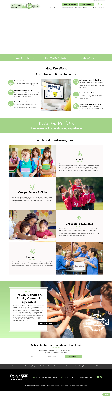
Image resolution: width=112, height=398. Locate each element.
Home (50, 7)
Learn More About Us (47, 323)
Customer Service (59, 366)
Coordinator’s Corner (81, 7)
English (98, 0)
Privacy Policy (82, 366)
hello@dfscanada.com (86, 377)
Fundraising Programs (67, 7)
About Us (56, 7)
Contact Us (101, 7)
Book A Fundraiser (70, 4)
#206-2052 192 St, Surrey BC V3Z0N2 (46, 377)
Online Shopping (86, 4)
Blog (94, 7)
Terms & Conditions (94, 366)
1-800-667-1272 (68, 377)
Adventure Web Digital (81, 385)
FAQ (90, 7)
